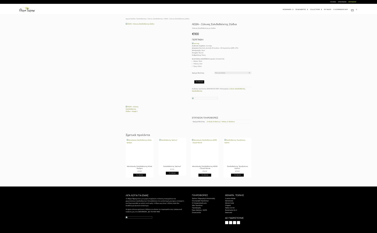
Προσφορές (196, 208)
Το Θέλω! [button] (139, 175)
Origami (228, 205)
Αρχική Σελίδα (130, 19)
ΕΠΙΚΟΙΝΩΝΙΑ (342, 2)
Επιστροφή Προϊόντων (200, 201)
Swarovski (228, 212)
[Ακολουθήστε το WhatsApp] (238, 222)
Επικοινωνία (196, 212)
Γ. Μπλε (223, 121)
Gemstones (229, 201)
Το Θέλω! (199, 82)
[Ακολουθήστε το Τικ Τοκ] (20, 1)
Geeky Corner (230, 208)
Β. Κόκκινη (216, 121)
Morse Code (229, 203)
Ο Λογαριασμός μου (199, 203)
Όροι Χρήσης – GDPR (199, 210)
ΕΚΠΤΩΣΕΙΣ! (352, 2)
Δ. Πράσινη (231, 121)
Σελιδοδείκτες (141, 19)
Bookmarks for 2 (231, 210)
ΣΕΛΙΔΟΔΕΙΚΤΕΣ (300, 9)
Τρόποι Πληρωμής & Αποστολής (203, 198)
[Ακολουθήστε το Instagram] (27, 1)
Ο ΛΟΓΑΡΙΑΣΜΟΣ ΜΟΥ (340, 9)
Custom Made (230, 198)
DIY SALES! (327, 9)
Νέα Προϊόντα (197, 205)
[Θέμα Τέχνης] (205, 107)
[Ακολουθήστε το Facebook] (23, 1)
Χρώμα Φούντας (198, 73)
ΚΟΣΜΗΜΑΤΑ (287, 9)
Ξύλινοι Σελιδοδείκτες (155, 19)
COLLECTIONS (315, 9)
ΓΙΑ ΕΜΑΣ (333, 2)
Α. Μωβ (209, 121)
